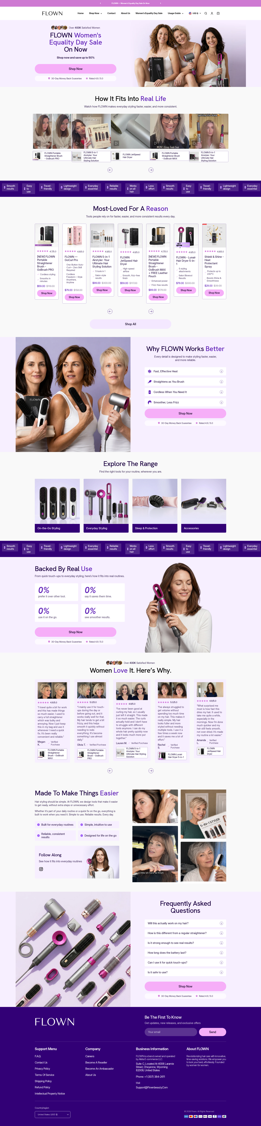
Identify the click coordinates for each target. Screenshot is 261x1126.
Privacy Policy (42, 1068)
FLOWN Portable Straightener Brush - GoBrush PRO (53, 156)
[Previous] (100, 3)
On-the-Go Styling (49, 528)
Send (212, 1032)
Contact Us (41, 1062)
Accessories (191, 528)
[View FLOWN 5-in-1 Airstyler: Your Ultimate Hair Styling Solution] (102, 236)
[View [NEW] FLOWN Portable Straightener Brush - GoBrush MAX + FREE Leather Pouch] (158, 235)
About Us (125, 13)
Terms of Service (44, 1075)
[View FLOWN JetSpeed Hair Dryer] (130, 236)
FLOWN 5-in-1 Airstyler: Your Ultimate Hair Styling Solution (91, 156)
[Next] (160, 3)
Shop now (76, 69)
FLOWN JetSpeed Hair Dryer (131, 156)
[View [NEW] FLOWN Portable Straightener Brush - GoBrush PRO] (46, 235)
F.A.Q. (38, 1056)
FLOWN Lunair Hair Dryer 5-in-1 (176, 755)
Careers (89, 1056)
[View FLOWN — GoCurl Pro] (74, 236)
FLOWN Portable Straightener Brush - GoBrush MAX (171, 156)
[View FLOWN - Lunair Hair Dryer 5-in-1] (186, 236)
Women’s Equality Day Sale (149, 13)
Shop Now (94, 13)
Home (81, 13)
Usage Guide (174, 13)
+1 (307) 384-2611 (154, 1076)
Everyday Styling (96, 528)
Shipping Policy (43, 1081)
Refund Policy (42, 1087)
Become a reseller (96, 1062)
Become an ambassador (99, 1068)
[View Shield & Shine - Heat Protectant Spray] (214, 236)
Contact (111, 13)
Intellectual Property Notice (50, 1093)
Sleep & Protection (146, 528)
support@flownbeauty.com (152, 1087)
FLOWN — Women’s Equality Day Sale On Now (131, 3)
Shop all (130, 324)
